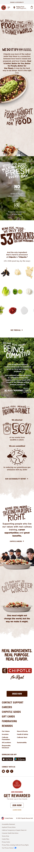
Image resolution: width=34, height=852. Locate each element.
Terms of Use (5, 836)
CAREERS (7, 707)
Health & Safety (22, 734)
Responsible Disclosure (6, 747)
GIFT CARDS (8, 716)
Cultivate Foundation (6, 738)
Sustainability (22, 742)
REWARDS (7, 725)
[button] (17, 694)
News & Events (22, 731)
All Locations (6, 742)
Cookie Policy (5, 839)
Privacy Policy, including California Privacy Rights (15, 845)
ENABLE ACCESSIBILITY (17, 2)
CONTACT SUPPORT (12, 702)
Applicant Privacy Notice (8, 827)
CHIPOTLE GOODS (11, 711)
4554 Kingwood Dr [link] (21, 8)
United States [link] (9, 818)
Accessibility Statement (8, 824)
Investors (5, 734)
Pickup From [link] (20, 7)
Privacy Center (6, 842)
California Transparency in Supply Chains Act (14, 830)
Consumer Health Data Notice (10, 833)
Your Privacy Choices (7, 848)
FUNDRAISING (9, 721)
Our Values (6, 731)
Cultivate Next (22, 737)
